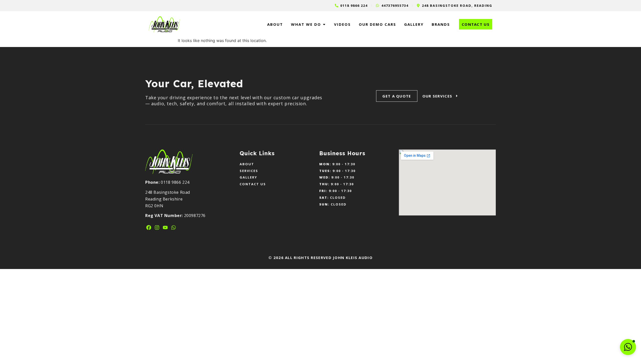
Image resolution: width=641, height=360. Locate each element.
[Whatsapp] (173, 227)
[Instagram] (157, 227)
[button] (628, 347)
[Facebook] (148, 227)
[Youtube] (165, 227)
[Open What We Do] (324, 24)
